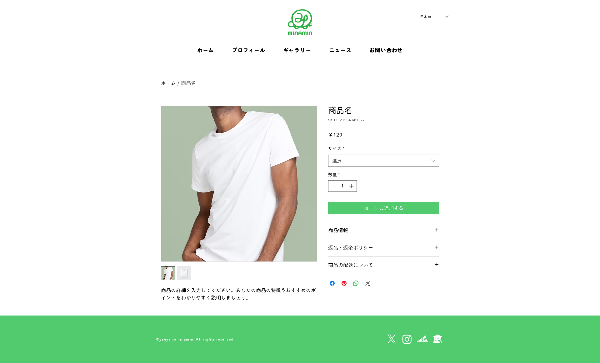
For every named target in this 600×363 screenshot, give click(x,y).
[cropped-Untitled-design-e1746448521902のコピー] (438, 339)
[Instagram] (407, 339)
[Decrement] (333, 186)
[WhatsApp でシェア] (356, 283)
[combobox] (383, 161)
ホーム (168, 83)
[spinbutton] (342, 186)
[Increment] (352, 186)
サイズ (336, 149)
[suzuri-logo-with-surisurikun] (422, 339)
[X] (392, 339)
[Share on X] (368, 283)
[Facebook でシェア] (332, 283)
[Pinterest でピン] (344, 283)
